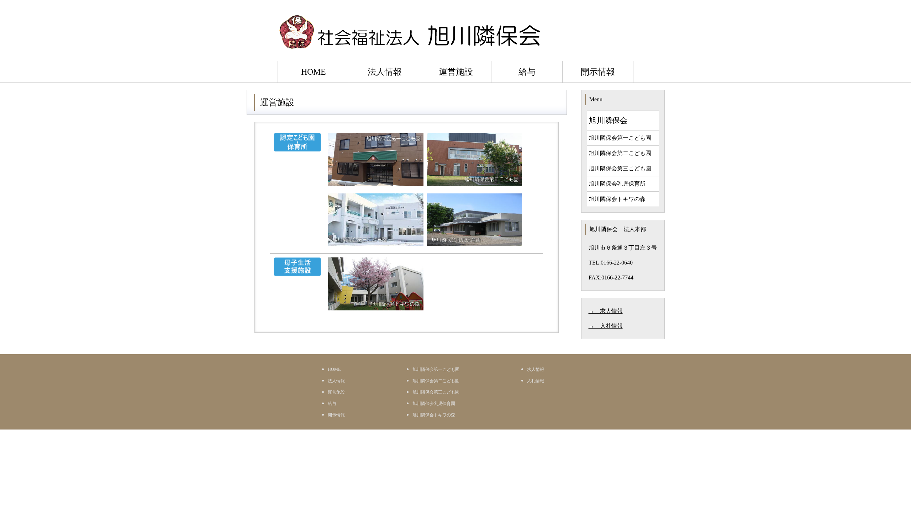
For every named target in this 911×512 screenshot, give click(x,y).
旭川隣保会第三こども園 (620, 168)
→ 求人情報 (606, 311)
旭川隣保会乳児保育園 (433, 403)
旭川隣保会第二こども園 (620, 153)
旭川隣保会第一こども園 (620, 138)
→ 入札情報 (606, 326)
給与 (527, 71)
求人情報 (535, 369)
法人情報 (385, 71)
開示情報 (598, 71)
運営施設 (456, 71)
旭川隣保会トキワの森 (617, 199)
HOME (313, 71)
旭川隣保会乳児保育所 (617, 184)
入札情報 (535, 380)
